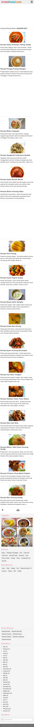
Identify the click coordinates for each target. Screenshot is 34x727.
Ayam (3, 568)
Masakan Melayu (6, 636)
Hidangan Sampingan (12, 552)
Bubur (3, 552)
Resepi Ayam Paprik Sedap (11, 278)
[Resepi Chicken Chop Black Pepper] (17, 465)
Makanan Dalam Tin (26, 568)
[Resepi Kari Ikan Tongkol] (17, 367)
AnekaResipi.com (13, 725)
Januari (5, 684)
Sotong (10, 571)
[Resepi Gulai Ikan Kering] (17, 318)
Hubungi (20, 725)
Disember (6, 686)
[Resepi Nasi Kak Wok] (17, 415)
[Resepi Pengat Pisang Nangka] (17, 61)
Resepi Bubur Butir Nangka (11, 302)
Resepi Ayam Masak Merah (11, 179)
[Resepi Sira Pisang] (17, 246)
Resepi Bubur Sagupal (9, 131)
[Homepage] (18, 510)
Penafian (31, 725)
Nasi (27, 555)
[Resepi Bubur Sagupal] (17, 123)
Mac (4, 646)
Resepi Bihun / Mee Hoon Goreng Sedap (14, 448)
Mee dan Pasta (13, 555)
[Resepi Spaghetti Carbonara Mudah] (17, 147)
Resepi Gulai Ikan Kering (10, 326)
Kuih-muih (26, 552)
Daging (13, 568)
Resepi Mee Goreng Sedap (11, 497)
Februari (5, 649)
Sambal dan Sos (25, 558)
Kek (21, 552)
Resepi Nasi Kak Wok (9, 423)
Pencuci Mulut (5, 558)
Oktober (5, 673)
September (6, 693)
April (4, 660)
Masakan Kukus (17, 634)
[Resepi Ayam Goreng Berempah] (17, 343)
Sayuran (4, 561)
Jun (4, 651)
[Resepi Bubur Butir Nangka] (17, 294)
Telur (14, 571)
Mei (4, 657)
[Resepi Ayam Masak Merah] (17, 172)
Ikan (18, 568)
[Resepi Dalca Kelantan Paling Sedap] (17, 37)
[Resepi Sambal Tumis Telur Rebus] (17, 391)
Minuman (21, 555)
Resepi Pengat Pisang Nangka (13, 69)
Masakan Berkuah (17, 631)
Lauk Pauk (5, 555)
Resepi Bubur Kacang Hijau (11, 191)
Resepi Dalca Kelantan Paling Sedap (15, 45)
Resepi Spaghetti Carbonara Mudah (15, 155)
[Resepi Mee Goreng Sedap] (17, 490)
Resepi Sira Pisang (8, 254)
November (6, 669)
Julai (4, 653)
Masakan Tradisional (18, 636)
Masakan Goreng (6, 634)
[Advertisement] (17, 15)
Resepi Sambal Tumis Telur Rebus (14, 399)
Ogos (4, 695)
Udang (19, 571)
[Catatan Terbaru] (3, 510)
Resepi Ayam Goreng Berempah (13, 350)
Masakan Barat (6, 631)
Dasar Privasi (25, 725)
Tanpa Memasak (6, 639)
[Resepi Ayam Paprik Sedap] (17, 270)
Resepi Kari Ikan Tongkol (10, 375)
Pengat (13, 558)
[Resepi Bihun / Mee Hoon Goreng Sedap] (17, 439)
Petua (18, 558)
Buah (8, 568)
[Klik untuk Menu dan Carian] (32, 2)
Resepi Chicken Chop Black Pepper (15, 473)
